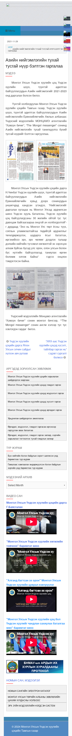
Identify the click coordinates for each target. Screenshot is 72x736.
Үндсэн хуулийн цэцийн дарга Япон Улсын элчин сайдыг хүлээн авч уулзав (18, 347)
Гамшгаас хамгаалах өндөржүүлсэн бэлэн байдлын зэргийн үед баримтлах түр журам (34, 466)
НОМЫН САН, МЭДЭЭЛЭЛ (23, 680)
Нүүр (10, 47)
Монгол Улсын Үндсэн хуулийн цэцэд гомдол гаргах (34, 384)
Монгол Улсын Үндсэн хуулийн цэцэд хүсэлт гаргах (34, 401)
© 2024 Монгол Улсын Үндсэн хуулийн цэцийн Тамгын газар (35, 728)
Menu (11, 31)
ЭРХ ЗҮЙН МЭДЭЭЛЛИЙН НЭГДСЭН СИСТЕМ (31, 705)
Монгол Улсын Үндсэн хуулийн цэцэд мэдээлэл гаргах (36, 393)
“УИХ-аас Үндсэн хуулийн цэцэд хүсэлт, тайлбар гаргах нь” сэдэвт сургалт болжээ (53, 349)
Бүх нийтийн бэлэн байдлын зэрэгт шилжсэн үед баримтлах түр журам (33, 457)
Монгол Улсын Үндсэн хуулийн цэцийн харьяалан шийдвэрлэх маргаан (33, 378)
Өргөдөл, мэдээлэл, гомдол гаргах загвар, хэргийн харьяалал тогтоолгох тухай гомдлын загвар (34, 436)
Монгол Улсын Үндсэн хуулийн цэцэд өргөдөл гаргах (35, 409)
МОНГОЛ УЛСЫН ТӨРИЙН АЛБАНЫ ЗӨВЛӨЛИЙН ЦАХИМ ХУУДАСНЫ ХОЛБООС (34, 698)
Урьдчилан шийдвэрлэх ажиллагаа (26, 418)
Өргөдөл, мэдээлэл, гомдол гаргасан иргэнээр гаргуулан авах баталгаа (32, 428)
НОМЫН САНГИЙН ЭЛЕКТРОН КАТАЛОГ (29, 690)
